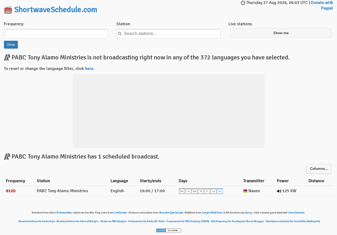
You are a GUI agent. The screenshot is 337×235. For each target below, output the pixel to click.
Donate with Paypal (322, 5)
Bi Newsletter (64, 212)
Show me (281, 33)
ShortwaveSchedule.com (55, 9)
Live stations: (240, 24)
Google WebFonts (212, 212)
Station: (123, 24)
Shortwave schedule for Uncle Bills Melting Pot (293, 221)
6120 (11, 190)
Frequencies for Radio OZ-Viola (146, 221)
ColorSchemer (296, 212)
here (89, 68)
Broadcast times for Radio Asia (37, 221)
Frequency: (14, 24)
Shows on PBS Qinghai (113, 221)
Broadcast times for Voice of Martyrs (77, 221)
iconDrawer (120, 212)
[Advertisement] (178, 8)
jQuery (248, 212)
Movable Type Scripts (171, 212)
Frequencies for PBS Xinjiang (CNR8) (187, 221)
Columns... (319, 169)
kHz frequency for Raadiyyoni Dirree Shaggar (237, 221)
